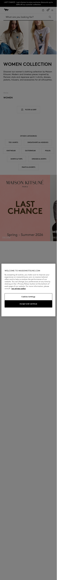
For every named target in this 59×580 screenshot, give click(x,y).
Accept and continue (28, 304)
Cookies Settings (28, 297)
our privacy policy (18, 288)
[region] (28, 290)
